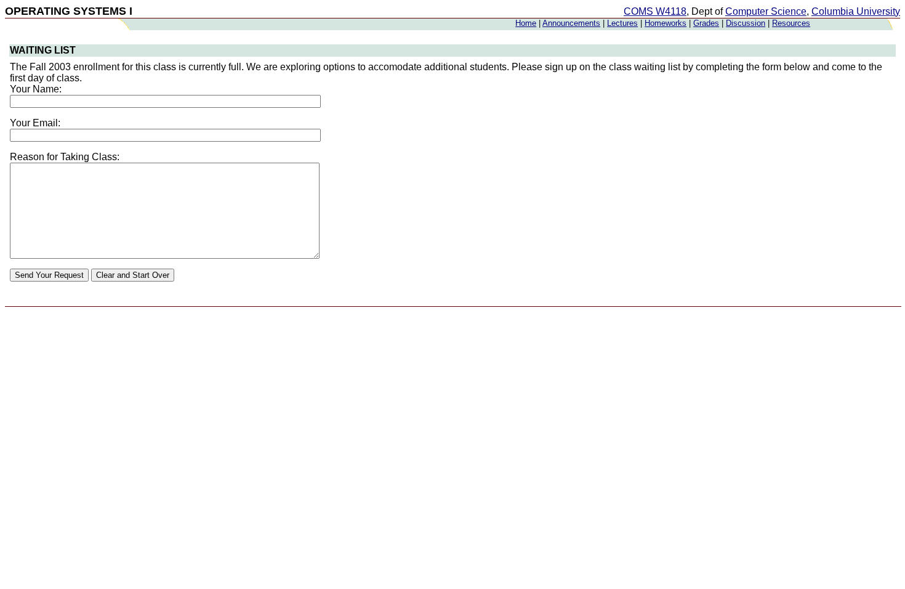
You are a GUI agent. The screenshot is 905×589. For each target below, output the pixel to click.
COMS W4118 (655, 11)
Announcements (571, 23)
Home (525, 23)
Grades (706, 23)
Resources (791, 23)
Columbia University (855, 11)
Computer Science (765, 11)
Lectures (622, 23)
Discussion (745, 23)
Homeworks (665, 23)
